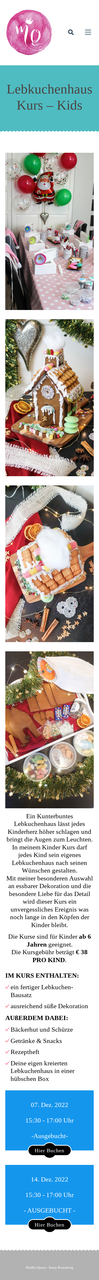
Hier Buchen (49, 1150)
